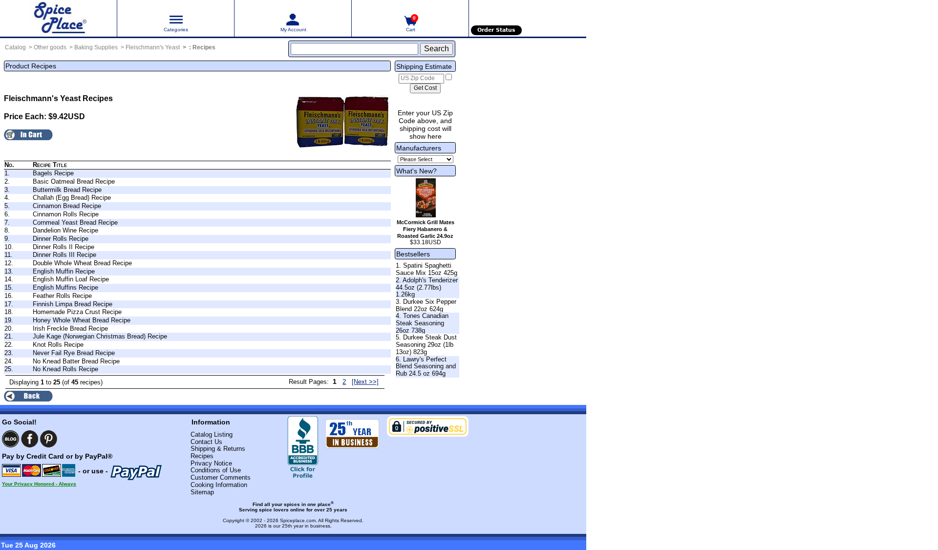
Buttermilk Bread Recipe (67, 189)
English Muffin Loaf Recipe (71, 279)
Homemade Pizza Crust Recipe (77, 312)
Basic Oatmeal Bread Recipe (74, 181)
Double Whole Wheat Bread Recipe (82, 263)
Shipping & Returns (218, 448)
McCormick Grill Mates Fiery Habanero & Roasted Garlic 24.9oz (425, 229)
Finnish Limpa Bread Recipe (72, 304)
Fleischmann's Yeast (153, 47)
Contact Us (206, 441)
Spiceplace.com (298, 520)
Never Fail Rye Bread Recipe (74, 353)
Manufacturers (418, 148)
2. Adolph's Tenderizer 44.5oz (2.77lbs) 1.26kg (427, 287)
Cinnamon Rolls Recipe (66, 214)
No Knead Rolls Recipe (65, 369)
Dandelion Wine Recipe (65, 230)
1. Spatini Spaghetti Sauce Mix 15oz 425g (426, 269)
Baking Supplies (96, 47)
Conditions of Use (216, 470)
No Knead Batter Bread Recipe (76, 361)
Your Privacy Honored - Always (39, 484)
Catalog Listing (212, 434)
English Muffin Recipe (64, 271)
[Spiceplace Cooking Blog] (10, 438)
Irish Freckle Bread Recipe (70, 328)
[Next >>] (365, 381)
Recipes (203, 47)
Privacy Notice (211, 463)
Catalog (15, 47)
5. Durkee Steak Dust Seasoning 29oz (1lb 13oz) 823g (426, 344)
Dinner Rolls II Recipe (63, 247)
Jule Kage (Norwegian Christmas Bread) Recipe (100, 336)
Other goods (50, 47)
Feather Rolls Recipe (62, 295)
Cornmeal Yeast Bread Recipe (75, 222)
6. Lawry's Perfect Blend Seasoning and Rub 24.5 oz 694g (426, 366)
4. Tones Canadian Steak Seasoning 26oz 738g (422, 323)
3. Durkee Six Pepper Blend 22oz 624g (426, 305)
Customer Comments (221, 477)
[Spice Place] (58, 18)
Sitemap (202, 492)
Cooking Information (219, 484)
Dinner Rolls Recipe (60, 238)
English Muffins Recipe (65, 287)
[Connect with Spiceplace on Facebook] (29, 438)
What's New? (416, 171)
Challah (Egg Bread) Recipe (72, 197)
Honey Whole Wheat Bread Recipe (81, 320)
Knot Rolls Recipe (58, 344)
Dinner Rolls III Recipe (64, 254)
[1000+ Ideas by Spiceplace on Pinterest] (48, 438)
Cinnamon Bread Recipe (67, 206)
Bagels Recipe (53, 173)
